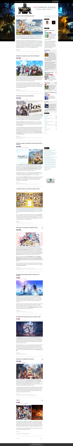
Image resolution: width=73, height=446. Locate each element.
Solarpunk (45, 127)
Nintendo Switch (20, 90)
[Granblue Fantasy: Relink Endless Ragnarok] (47, 98)
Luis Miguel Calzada (46, 168)
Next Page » (41, 438)
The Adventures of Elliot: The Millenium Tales (49, 124)
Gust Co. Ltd (23, 247)
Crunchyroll (37, 40)
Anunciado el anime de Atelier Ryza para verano (25, 15)
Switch (20, 146)
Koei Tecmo (27, 47)
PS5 (25, 90)
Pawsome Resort (47, 50)
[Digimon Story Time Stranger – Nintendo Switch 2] (47, 78)
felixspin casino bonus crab (47, 152)
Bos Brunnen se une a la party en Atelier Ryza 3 (25, 95)
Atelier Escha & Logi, (38, 46)
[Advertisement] (50, 140)
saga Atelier (38, 247)
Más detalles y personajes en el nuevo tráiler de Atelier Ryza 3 (28, 55)
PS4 (24, 90)
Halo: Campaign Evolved (47, 118)
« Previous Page (18, 438)
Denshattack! (45, 123)
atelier (21, 51)
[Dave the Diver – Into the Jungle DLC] (47, 36)
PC (27, 268)
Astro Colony (47, 101)
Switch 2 (45, 84)
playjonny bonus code (46, 159)
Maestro (50, 168)
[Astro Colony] (47, 106)
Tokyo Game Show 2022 (20, 138)
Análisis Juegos (20, 268)
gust (34, 51)
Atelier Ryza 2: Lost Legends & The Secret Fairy (25, 359)
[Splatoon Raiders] (47, 87)
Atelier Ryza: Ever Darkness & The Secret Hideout (29, 51)
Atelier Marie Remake (37, 36)
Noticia (19, 50)
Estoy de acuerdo (55, 1)
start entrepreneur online (47, 166)
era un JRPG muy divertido (38, 348)
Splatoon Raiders (47, 82)
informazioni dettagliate (46, 161)
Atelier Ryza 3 (24, 77)
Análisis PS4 (20, 395)
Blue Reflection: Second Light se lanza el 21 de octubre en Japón (28, 316)
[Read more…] (18, 49)
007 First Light (46, 116)
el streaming (26, 172)
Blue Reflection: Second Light (22, 354)
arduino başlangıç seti (46, 154)
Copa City (45, 130)
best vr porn (45, 150)
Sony (32, 268)
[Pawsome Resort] (47, 54)
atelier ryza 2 (22, 395)
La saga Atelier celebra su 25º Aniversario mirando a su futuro (28, 188)
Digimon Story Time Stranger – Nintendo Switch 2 (49, 73)
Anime (19, 51)
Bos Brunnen (35, 121)
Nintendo (23, 268)
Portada (29, 268)
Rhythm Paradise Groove (47, 121)
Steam (34, 268)
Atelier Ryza (23, 51)
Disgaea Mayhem (46, 115)
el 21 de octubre (35, 298)
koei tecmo (36, 51)
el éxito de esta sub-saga (38, 164)
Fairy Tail (18, 400)
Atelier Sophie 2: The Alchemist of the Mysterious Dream (27, 227)
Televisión (38, 51)
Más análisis (45, 133)
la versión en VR (34, 174)
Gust (41, 338)
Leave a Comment (26, 59)
